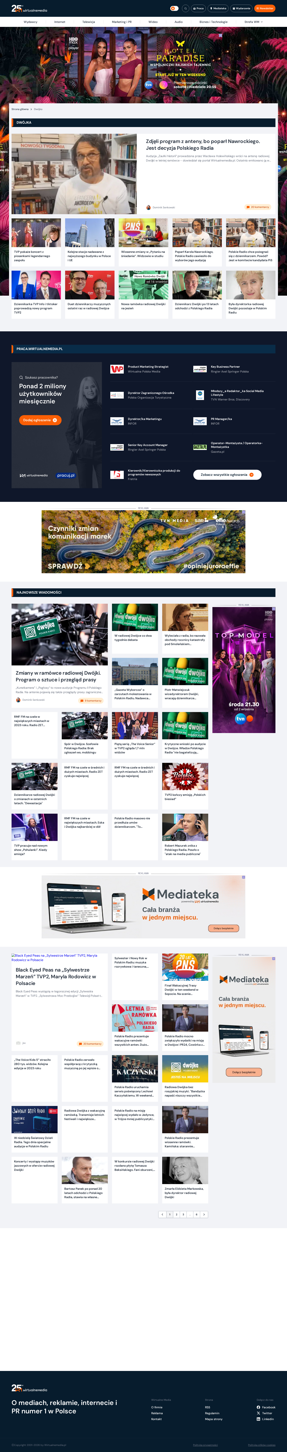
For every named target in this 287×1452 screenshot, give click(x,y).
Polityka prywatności (205, 1445)
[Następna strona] (204, 1214)
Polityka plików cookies (261, 1445)
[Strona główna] (29, 8)
